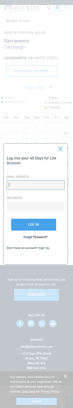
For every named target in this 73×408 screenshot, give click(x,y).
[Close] (60, 148)
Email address (18, 177)
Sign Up (44, 248)
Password (15, 198)
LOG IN (33, 224)
